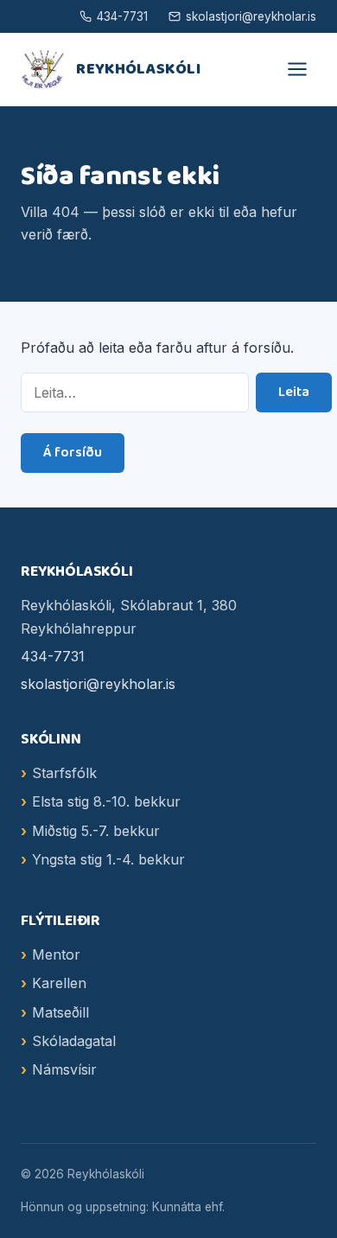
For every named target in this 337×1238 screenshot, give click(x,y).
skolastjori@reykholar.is (251, 16)
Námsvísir (64, 1069)
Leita (293, 392)
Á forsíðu (72, 452)
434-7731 (122, 16)
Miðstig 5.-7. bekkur (96, 830)
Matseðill (60, 1012)
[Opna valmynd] (297, 69)
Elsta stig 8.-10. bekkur (106, 801)
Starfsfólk (64, 773)
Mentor (56, 954)
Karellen (59, 983)
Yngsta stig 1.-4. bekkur (108, 859)
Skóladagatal (74, 1041)
